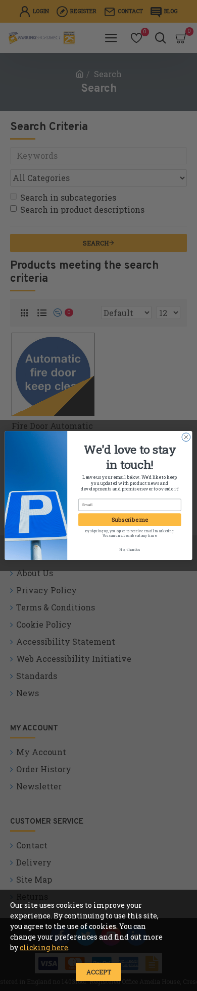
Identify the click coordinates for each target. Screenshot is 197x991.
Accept (98, 972)
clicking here (44, 947)
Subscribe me (130, 519)
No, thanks (129, 549)
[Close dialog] (186, 437)
